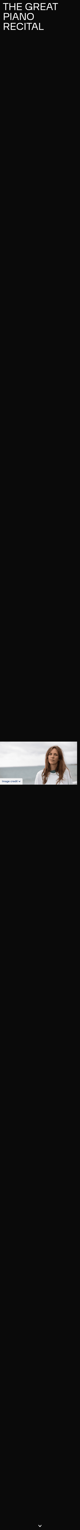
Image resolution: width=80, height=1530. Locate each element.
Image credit (10, 781)
